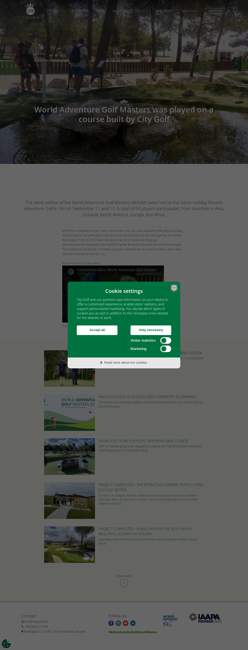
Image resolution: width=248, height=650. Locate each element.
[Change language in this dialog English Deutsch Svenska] (173, 288)
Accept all (97, 330)
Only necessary (151, 330)
